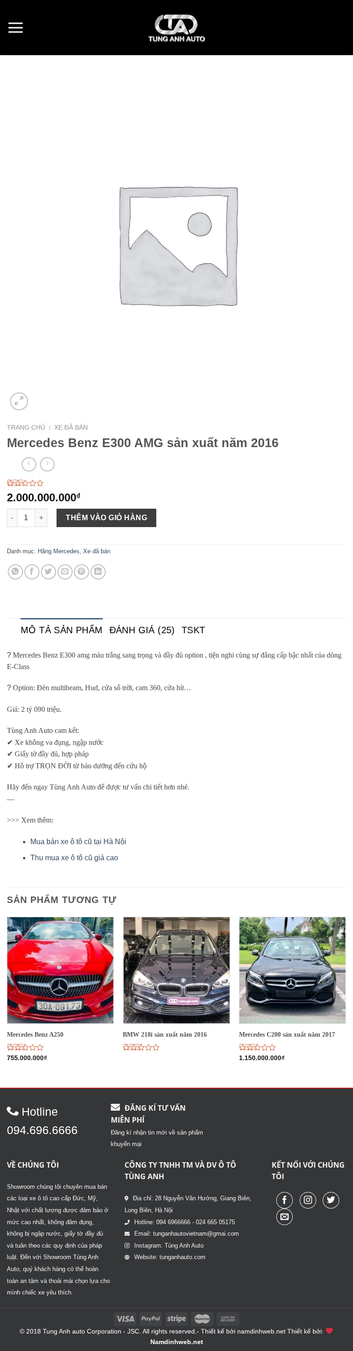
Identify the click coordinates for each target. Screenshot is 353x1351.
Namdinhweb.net (176, 1341)
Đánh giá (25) (142, 630)
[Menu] (15, 27)
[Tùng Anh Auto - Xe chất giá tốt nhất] (176, 27)
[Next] (346, 1001)
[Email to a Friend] (65, 571)
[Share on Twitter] (48, 571)
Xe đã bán (71, 427)
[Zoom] (19, 401)
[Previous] (7, 1001)
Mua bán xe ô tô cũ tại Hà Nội (78, 842)
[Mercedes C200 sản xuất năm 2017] (292, 970)
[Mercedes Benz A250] (60, 970)
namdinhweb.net (261, 1331)
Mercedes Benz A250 (35, 1034)
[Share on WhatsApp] (15, 571)
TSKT (193, 630)
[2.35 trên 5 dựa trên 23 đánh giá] (176, 483)
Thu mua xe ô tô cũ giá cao (74, 858)
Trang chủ (26, 427)
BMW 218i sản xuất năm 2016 (165, 1034)
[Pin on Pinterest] (81, 571)
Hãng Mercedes (59, 551)
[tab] (62, 630)
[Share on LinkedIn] (98, 571)
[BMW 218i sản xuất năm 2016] (176, 970)
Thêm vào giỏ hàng (106, 518)
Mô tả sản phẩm (62, 630)
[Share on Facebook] (32, 571)
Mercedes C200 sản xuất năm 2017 (287, 1034)
